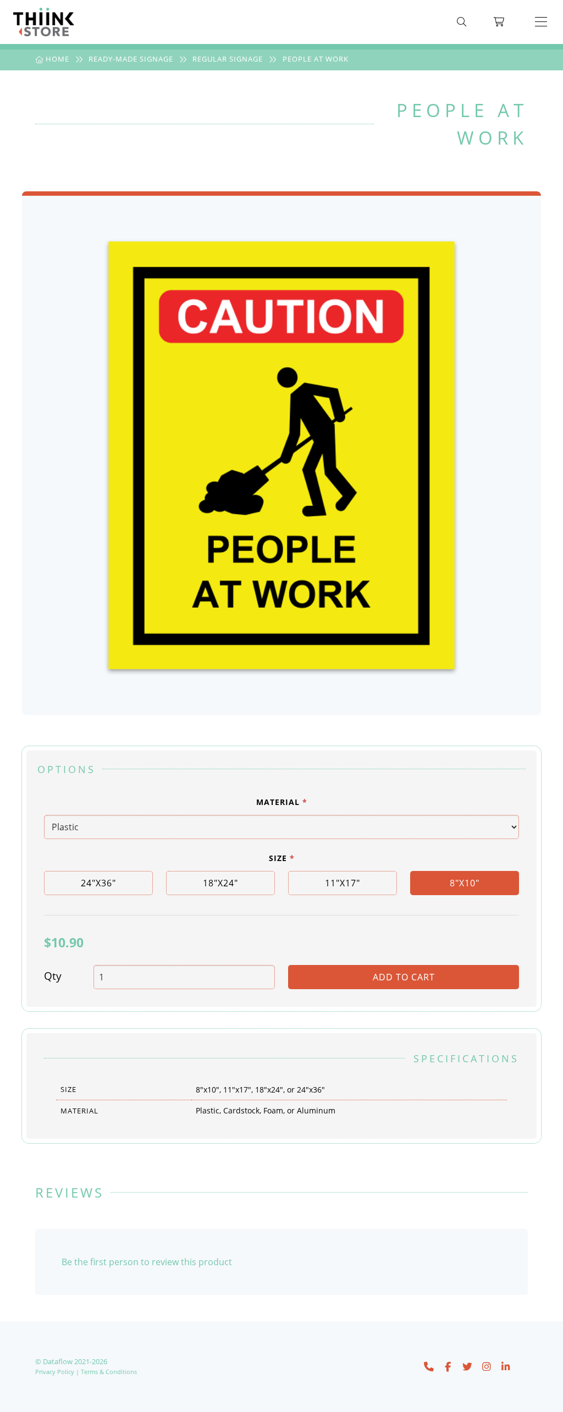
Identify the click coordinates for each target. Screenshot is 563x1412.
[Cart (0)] (499, 22)
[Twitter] (467, 1366)
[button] (541, 22)
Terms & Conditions (109, 1371)
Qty (53, 975)
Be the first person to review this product (147, 1262)
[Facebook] (448, 1366)
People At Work (316, 59)
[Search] (461, 22)
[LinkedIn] (506, 1366)
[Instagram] (486, 1366)
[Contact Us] (429, 1366)
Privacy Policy (54, 1371)
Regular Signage (227, 59)
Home (56, 59)
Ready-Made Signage (131, 59)
